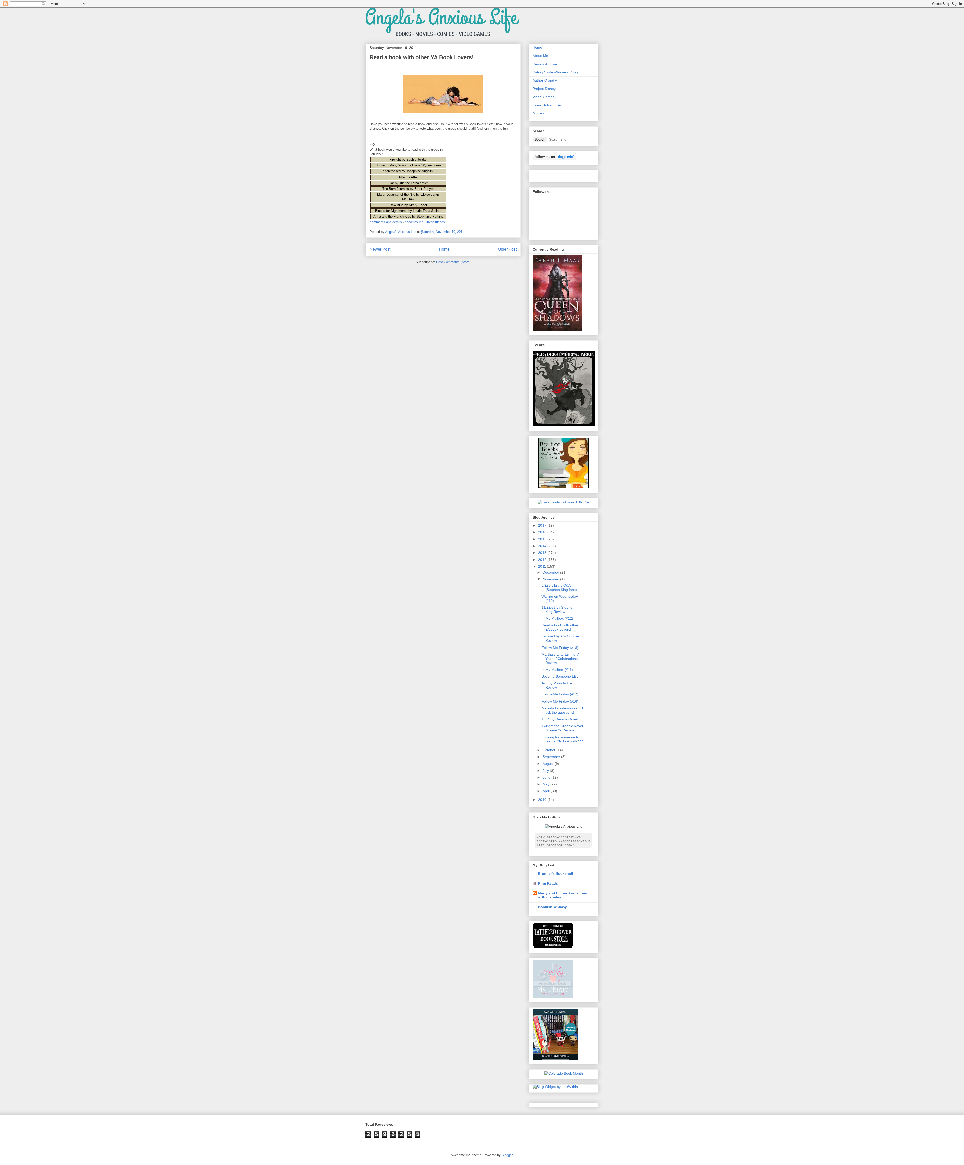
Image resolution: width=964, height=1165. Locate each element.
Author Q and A (545, 80)
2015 (542, 539)
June (547, 777)
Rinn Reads (548, 883)
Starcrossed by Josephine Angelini (408, 171)
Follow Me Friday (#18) (559, 648)
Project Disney (544, 89)
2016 (542, 532)
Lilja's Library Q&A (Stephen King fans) (559, 587)
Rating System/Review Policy (556, 72)
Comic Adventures (547, 105)
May (546, 784)
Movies (538, 113)
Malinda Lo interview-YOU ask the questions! (562, 710)
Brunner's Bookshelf (555, 873)
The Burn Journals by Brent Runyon (408, 189)
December (551, 572)
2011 (542, 566)
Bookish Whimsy (552, 907)
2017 (542, 525)
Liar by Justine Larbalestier (408, 183)
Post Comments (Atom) (453, 262)
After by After (408, 177)
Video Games (543, 97)
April (547, 791)
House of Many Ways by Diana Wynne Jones (408, 165)
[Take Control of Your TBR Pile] (563, 502)
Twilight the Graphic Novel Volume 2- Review (562, 728)
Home (444, 249)
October (549, 750)
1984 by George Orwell (559, 719)
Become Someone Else (560, 676)
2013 (542, 553)
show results (414, 222)
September (552, 757)
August (549, 764)
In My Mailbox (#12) (557, 618)
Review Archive (545, 64)
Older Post (507, 249)
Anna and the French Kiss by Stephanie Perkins (408, 216)
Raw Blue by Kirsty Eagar (408, 205)
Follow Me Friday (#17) (559, 694)
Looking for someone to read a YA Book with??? (562, 739)
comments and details (386, 222)
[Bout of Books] (564, 425)
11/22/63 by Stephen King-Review (557, 609)
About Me (540, 56)
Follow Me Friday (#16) (559, 701)
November (551, 579)
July (546, 771)
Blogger (507, 1155)
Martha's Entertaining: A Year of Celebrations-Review (560, 658)
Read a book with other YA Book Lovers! (559, 627)
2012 (542, 560)
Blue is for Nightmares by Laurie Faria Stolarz (408, 211)
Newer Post (380, 249)
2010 (542, 800)
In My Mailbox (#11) (557, 670)
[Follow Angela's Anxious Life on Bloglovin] (554, 159)
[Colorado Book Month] (563, 1073)
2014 (542, 546)
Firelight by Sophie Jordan (408, 159)
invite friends (435, 222)
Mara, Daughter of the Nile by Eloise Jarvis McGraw (408, 197)
